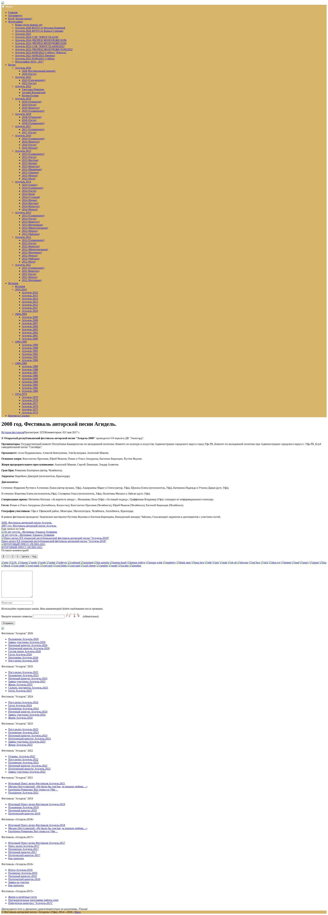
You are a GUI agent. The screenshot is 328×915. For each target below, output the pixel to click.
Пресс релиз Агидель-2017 (23, 846)
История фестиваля (12, 432)
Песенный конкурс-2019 (22, 810)
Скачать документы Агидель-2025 (28, 687)
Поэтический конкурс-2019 (24, 813)
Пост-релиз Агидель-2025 (23, 672)
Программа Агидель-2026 (23, 657)
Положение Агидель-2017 (23, 849)
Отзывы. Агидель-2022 (21, 756)
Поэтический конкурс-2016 (24, 879)
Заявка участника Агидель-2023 (26, 741)
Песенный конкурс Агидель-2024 (27, 711)
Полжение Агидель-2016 (22, 873)
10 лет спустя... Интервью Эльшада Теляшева (27, 535)
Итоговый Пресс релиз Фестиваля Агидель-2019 (36, 804)
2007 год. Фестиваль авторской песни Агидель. (29, 525)
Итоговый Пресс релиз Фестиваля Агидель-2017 (36, 842)
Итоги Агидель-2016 (20, 869)
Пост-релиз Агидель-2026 (23, 660)
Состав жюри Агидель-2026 (24, 651)
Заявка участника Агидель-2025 (26, 681)
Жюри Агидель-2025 (20, 684)
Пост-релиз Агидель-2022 (23, 759)
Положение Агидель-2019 (23, 807)
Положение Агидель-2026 (23, 639)
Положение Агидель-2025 (23, 675)
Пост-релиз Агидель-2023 (23, 729)
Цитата (25, 556)
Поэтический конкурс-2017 (24, 855)
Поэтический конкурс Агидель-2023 (29, 738)
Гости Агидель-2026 (20, 654)
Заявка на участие (18, 882)
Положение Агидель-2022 (23, 762)
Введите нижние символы (16, 616)
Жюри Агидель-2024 (20, 717)
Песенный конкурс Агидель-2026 (27, 645)
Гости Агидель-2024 (20, 705)
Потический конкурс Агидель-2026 (29, 648)
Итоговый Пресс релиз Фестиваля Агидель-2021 (36, 783)
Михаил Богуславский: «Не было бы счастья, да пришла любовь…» (47, 786)
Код (34, 556)
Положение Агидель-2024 (23, 708)
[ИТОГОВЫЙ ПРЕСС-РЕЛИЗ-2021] (23, 544)
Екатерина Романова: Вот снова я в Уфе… (33, 789)
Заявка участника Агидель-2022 (26, 771)
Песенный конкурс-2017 (22, 852)
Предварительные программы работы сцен (33, 900)
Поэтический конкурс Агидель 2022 (29, 768)
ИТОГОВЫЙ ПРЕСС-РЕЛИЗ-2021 (22, 547)
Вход (78, 912)
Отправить (8, 623)
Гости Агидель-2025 (20, 690)
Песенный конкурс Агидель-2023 (27, 735)
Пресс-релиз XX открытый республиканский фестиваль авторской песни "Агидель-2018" (53, 541)
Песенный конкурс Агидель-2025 (27, 678)
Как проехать (16, 858)
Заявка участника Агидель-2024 (26, 714)
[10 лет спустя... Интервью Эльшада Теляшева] (29, 531)
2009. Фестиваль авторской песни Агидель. (26, 522)
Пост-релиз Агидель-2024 (23, 702)
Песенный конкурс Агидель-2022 (27, 765)
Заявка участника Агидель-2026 (26, 642)
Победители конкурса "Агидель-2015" (30, 903)
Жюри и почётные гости (22, 897)
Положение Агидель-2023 (23, 732)
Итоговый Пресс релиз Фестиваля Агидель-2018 (36, 825)
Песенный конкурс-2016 (22, 876)
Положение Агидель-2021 (23, 792)
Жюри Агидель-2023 (20, 744)
